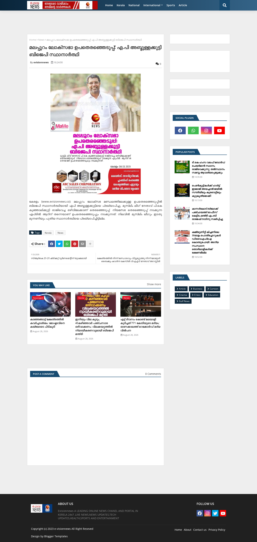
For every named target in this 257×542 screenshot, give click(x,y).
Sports (171, 5)
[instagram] (206, 130)
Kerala (121, 5)
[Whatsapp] (67, 244)
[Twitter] (59, 244)
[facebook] (180, 130)
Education (213, 295)
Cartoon (214, 288)
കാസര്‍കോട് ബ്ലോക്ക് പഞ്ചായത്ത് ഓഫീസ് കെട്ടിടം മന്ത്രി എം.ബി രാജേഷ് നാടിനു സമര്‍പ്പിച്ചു (207, 214)
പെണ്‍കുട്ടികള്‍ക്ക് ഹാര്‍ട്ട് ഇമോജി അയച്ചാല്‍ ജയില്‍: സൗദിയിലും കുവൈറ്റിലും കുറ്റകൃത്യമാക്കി (207, 190)
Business (197, 288)
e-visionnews (62, 529)
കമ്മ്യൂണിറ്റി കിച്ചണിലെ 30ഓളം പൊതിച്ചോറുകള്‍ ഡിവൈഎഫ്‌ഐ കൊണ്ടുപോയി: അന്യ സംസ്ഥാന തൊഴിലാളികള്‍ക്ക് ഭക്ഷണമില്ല (206, 242)
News (41, 39)
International (151, 5)
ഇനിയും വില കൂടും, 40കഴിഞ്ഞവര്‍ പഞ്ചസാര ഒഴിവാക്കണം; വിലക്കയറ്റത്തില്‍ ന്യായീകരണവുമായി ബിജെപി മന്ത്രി (94, 326)
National (134, 5)
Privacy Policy (216, 529)
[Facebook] (51, 244)
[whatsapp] (193, 130)
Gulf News (184, 301)
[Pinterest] (74, 244)
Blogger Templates (56, 536)
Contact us (200, 529)
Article (183, 5)
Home (109, 5)
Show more (154, 284)
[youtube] (219, 130)
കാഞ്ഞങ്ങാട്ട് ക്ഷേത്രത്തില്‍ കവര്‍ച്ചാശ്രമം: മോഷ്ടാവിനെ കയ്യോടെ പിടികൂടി (47, 322)
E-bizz (197, 295)
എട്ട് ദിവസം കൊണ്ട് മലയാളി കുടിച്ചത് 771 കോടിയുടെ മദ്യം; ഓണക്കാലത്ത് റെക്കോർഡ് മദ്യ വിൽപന (140, 324)
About (187, 529)
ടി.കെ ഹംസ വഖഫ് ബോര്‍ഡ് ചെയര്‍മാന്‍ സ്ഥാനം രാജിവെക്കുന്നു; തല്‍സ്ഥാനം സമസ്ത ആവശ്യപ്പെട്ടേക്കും (208, 167)
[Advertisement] (116, 21)
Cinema (183, 295)
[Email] (82, 244)
